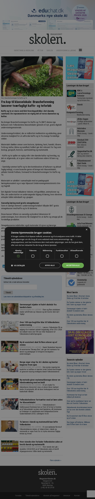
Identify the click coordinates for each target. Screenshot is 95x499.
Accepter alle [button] (72, 265)
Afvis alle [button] (50, 265)
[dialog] (47, 249)
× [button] (86, 230)
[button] (18, 265)
